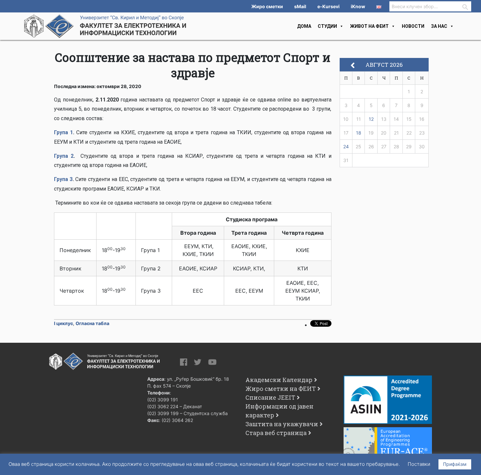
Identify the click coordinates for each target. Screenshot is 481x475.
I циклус (63, 323)
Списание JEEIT (270, 397)
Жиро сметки (267, 6)
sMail (300, 6)
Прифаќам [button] (455, 464)
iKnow (358, 6)
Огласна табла (92, 323)
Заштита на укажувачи (281, 424)
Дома (304, 26)
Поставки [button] (419, 464)
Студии (327, 26)
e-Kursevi (328, 6)
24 (346, 146)
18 (358, 133)
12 (371, 119)
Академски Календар (278, 380)
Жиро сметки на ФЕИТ (280, 389)
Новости (413, 26)
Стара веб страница (276, 433)
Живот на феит (369, 26)
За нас (439, 26)
